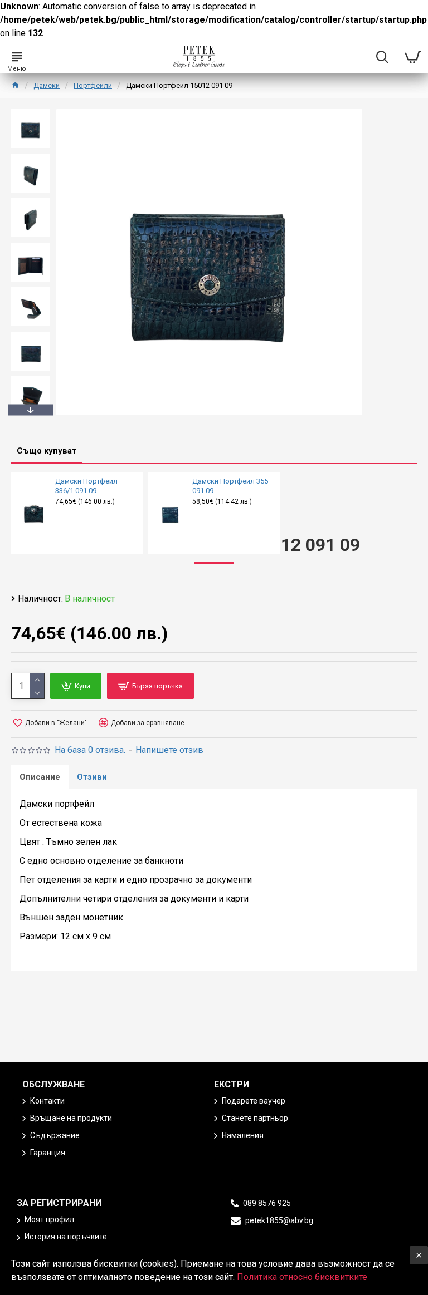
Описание (40, 777)
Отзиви (92, 777)
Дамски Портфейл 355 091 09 (230, 486)
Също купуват (46, 451)
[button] (30, 111)
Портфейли (93, 85)
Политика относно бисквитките (302, 1277)
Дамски (46, 85)
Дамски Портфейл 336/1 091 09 (86, 486)
